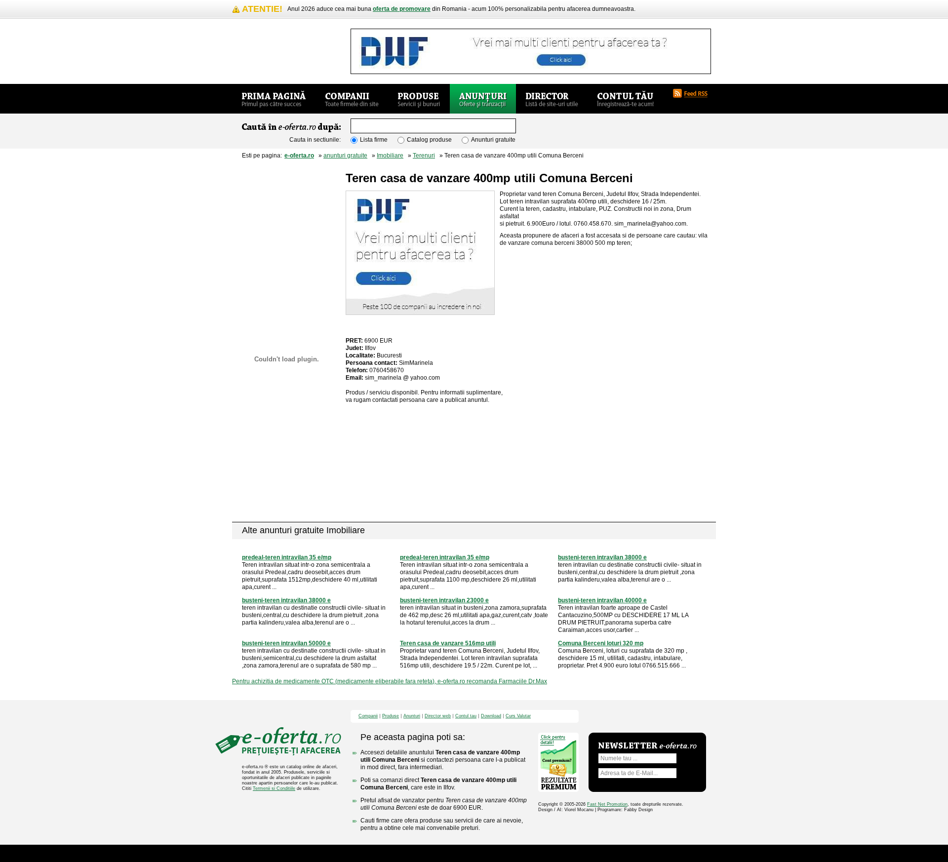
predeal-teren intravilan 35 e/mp (286, 557)
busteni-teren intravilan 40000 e (602, 600)
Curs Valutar (518, 716)
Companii (368, 716)
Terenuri (424, 155)
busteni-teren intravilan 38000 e (602, 557)
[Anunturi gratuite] (483, 99)
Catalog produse (429, 139)
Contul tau (465, 716)
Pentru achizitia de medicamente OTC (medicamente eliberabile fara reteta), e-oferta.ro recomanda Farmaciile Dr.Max (389, 681)
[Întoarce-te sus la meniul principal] (647, 716)
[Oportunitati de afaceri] (274, 99)
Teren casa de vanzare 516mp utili (448, 643)
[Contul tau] (625, 99)
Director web (438, 716)
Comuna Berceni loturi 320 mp (600, 643)
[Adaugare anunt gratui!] (286, 187)
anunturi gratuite (345, 155)
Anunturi (411, 716)
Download (491, 716)
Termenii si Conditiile (274, 788)
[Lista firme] (352, 99)
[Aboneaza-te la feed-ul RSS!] (694, 93)
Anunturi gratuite (493, 139)
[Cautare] (555, 126)
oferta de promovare (402, 8)
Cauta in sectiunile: (315, 139)
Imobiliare (390, 155)
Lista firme (374, 139)
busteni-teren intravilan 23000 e (444, 600)
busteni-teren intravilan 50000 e (286, 643)
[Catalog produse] (419, 99)
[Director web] (552, 99)
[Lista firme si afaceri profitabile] (278, 62)
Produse (390, 716)
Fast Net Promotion (607, 804)
